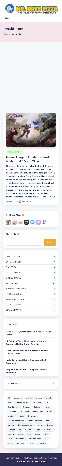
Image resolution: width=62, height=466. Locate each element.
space (47, 439)
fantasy (48, 407)
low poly (11, 425)
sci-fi (10, 439)
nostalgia (11, 430)
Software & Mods (34, 439)
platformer (48, 430)
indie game (32, 416)
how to (10, 416)
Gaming (50, 411)
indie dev (20, 416)
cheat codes (37, 402)
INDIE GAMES (14, 152)
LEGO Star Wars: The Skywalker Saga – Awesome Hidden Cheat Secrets (26, 342)
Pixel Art (28, 430)
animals (39, 398)
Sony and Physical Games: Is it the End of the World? (29, 333)
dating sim (37, 407)
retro (29, 434)
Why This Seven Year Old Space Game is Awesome (26, 371)
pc (20, 430)
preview (11, 434)
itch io (48, 420)
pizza (38, 430)
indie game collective (16, 420)
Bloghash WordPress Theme (31, 461)
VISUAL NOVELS (13, 310)
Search (11, 234)
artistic (10, 402)
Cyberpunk (25, 407)
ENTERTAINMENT (14, 262)
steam (10, 443)
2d (9, 398)
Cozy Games (12, 407)
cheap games (22, 402)
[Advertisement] (31, 74)
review (38, 434)
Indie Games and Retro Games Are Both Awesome (26, 361)
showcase (20, 439)
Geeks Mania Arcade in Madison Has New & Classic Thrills (28, 352)
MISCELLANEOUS (14, 294)
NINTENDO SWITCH (15, 299)
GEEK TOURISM (13, 272)
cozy (47, 402)
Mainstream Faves (25, 425)
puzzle (20, 434)
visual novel (42, 443)
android (29, 398)
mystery (39, 425)
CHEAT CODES (13, 256)
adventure (18, 398)
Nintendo (49, 425)
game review (38, 411)
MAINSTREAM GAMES (16, 288)
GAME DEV (11, 267)
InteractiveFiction (35, 420)
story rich (20, 443)
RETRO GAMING (13, 304)
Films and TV (12, 411)
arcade (49, 398)
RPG (46, 434)
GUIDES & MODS (13, 278)
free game (25, 411)
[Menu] (6, 20)
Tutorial (31, 443)
